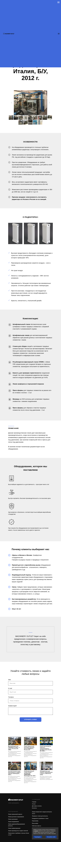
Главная (10, 259)
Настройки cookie (51, 836)
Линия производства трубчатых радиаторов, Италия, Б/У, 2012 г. (24, 260)
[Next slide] (49, 329)
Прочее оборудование (20, 259)
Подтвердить (38, 836)
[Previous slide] (11, 329)
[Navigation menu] (58, 2)
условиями (35, 830)
